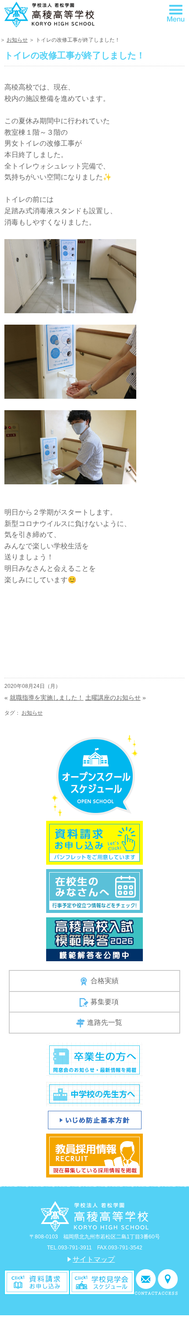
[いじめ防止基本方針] (95, 1119)
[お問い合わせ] (146, 1281)
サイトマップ (94, 1259)
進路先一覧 (104, 1022)
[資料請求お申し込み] (94, 842)
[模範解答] (94, 938)
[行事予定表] (94, 890)
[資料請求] (36, 1281)
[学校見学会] (101, 1281)
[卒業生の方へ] (94, 1059)
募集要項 (105, 1002)
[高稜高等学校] (49, 14)
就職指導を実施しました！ (47, 697)
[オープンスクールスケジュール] (94, 775)
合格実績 (105, 980)
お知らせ (17, 40)
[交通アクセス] (168, 1281)
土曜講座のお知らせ (113, 697)
